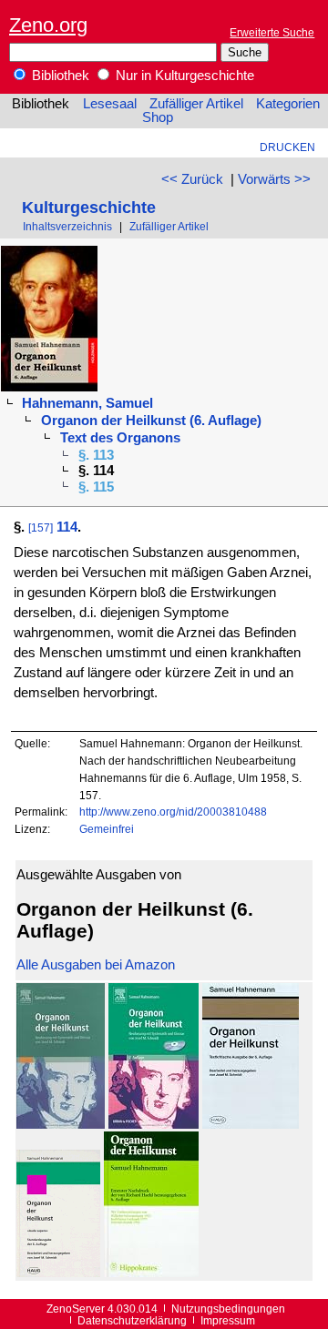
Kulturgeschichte (89, 207)
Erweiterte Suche (272, 32)
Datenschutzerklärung (132, 1320)
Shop (157, 117)
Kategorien (288, 103)
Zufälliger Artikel (196, 103)
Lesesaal (110, 103)
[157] (40, 527)
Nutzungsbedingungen (228, 1308)
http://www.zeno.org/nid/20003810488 (173, 811)
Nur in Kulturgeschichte (183, 75)
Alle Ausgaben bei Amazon (95, 965)
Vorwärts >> (274, 179)
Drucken (287, 147)
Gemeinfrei (106, 829)
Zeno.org (48, 25)
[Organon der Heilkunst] (60, 1124)
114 (66, 527)
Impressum (227, 1320)
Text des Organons (120, 438)
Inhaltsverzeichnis (67, 226)
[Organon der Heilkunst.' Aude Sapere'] (58, 1272)
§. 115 (96, 487)
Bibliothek (58, 75)
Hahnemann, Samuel (87, 403)
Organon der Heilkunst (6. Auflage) (151, 420)
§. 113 (96, 455)
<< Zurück (192, 179)
